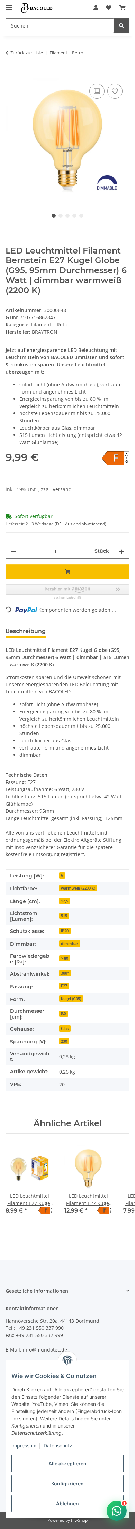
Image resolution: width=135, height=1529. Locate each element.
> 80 (64, 958)
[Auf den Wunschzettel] (115, 91)
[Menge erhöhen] (121, 551)
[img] (115, 458)
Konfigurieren (67, 1483)
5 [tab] (81, 216)
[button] (96, 7)
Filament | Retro (50, 324)
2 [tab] (60, 216)
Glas (65, 1028)
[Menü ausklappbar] (9, 4)
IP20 (65, 930)
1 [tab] (54, 216)
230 (64, 1041)
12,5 (64, 900)
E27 (64, 985)
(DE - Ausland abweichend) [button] (80, 524)
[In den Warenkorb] (11, 74)
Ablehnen (67, 1503)
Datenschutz (58, 1446)
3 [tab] (67, 216)
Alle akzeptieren (67, 1463)
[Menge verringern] (13, 551)
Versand (62, 489)
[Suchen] (121, 25)
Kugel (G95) (71, 998)
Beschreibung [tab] (26, 631)
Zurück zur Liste (26, 53)
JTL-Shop (79, 1520)
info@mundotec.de (45, 1349)
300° (65, 973)
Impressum (23, 1446)
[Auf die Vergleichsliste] (97, 91)
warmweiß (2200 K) (78, 888)
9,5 (63, 1013)
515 (64, 915)
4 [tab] (74, 216)
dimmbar (69, 943)
